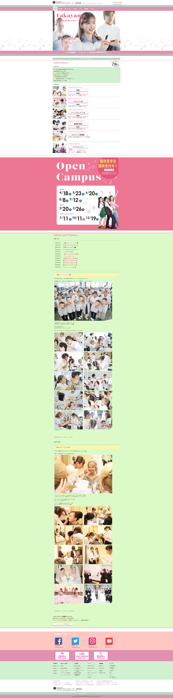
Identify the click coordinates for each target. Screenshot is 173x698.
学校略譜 (55, 673)
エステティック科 (78, 101)
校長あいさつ (56, 665)
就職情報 (86, 8)
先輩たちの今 (101, 668)
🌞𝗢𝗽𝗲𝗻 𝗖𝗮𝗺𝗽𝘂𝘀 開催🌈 (69, 267)
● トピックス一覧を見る (63, 624)
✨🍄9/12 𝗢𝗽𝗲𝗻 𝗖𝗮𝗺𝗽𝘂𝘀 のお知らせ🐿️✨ (64, 69)
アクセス (92, 8)
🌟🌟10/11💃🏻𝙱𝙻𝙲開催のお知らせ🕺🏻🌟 (63, 73)
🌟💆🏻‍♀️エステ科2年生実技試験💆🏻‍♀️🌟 (71, 254)
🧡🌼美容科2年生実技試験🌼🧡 (70, 245)
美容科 (78, 90)
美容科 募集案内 (77, 665)
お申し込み (112, 677)
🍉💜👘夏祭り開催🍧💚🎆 (69, 247)
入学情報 (74, 8)
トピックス (90, 674)
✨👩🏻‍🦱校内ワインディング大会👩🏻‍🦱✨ (71, 243)
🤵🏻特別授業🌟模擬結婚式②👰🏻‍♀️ (70, 262)
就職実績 (101, 670)
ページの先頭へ (83, 693)
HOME (55, 8)
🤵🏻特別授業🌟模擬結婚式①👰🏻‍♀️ (70, 265)
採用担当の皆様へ (102, 672)
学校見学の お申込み (112, 668)
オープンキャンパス (78, 147)
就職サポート (101, 665)
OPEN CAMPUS (91, 665)
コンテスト (90, 670)
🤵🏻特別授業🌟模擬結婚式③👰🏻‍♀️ (70, 260)
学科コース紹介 (68, 8)
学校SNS (89, 677)
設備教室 (55, 670)
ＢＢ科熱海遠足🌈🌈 (68, 251)
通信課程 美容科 (78, 124)
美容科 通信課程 (64, 668)
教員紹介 (55, 668)
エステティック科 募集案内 (77, 668)
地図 (110, 672)
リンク (111, 674)
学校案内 (60, 8)
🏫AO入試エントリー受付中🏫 (61, 74)
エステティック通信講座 (78, 134)
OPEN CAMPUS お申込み (112, 666)
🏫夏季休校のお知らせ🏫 (60, 71)
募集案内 (78, 93)
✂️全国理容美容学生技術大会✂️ (70, 249)
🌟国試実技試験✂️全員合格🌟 (61, 76)
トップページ (90, 693)
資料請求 (111, 670)
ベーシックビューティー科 (78, 112)
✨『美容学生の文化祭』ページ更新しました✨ (65, 78)
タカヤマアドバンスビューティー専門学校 (67, 2)
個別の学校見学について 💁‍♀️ (60, 80)
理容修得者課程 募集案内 (77, 675)
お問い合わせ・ (112, 676)
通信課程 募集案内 (77, 672)
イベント (80, 8)
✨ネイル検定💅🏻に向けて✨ (69, 256)
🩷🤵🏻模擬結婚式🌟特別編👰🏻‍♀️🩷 (70, 258)
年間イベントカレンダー (92, 672)
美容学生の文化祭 (91, 668)
